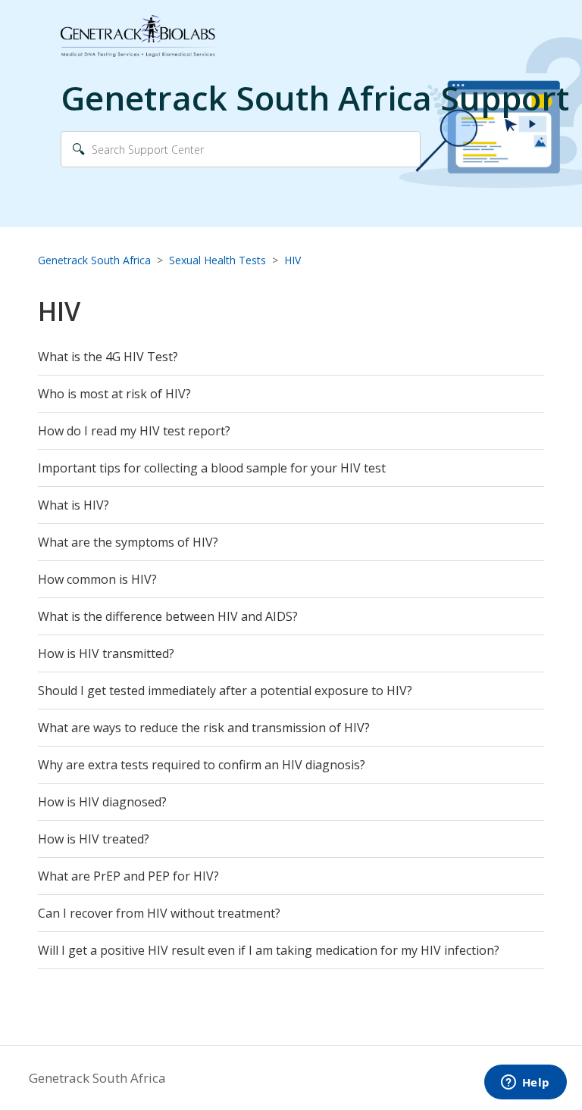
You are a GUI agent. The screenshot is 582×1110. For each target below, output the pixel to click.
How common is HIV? (97, 579)
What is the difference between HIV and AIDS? (168, 616)
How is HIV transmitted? (106, 653)
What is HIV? (73, 505)
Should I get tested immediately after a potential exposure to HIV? (225, 690)
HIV (292, 260)
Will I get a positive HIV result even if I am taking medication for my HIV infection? (268, 950)
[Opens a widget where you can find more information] (525, 1083)
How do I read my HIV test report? (134, 430)
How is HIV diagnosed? (102, 802)
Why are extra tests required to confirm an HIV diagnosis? (201, 764)
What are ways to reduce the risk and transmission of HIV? (204, 727)
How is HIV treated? (93, 839)
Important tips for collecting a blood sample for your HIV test (212, 468)
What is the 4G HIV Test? (108, 356)
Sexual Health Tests (217, 260)
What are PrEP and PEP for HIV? (128, 876)
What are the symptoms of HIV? (128, 542)
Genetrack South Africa (94, 260)
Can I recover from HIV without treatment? (159, 913)
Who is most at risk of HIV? (114, 393)
